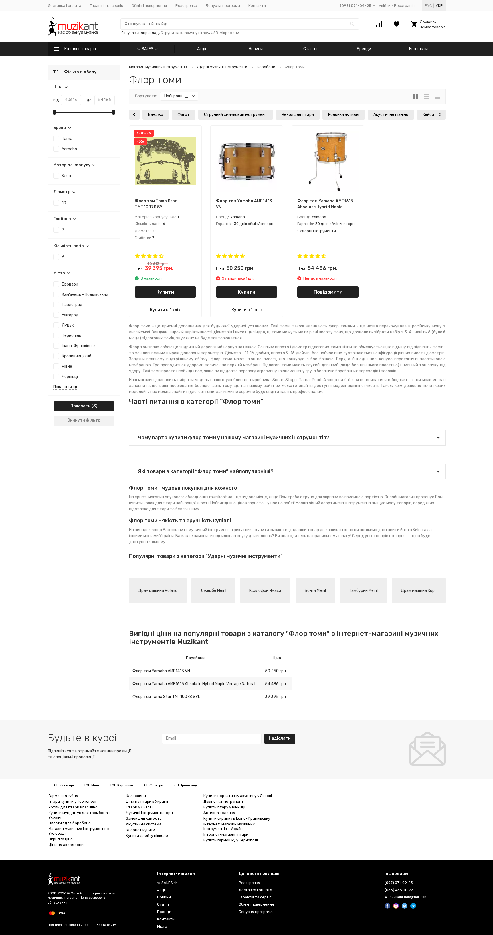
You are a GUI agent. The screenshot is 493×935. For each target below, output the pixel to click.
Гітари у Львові (139, 807)
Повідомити (328, 292)
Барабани (266, 67)
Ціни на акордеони (66, 845)
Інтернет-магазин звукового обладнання (168, 497)
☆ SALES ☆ (147, 48)
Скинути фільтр (83, 420)
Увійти (385, 5)
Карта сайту (106, 925)
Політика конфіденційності (69, 925)
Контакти (257, 5)
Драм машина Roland (157, 590)
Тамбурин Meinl (363, 590)
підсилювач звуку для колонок (242, 535)
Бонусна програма (223, 5)
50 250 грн (275, 671)
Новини (256, 48)
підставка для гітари (149, 509)
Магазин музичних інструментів (158, 67)
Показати (80, 406)
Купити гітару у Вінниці (224, 807)
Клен (66, 175)
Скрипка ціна (61, 839)
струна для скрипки (319, 497)
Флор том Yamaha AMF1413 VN (161, 671)
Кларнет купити (140, 830)
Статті (310, 48)
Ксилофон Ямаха (265, 590)
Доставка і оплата (64, 5)
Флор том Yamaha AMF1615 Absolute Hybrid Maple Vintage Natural (193, 683)
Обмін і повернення (149, 5)
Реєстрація (404, 5)
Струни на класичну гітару (185, 33)
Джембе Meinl (213, 590)
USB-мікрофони (225, 33)
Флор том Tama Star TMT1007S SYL (166, 696)
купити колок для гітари (152, 503)
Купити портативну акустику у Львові (237, 796)
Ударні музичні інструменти (221, 67)
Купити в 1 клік (165, 309)
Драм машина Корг (418, 590)
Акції (201, 48)
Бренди (364, 48)
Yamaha (69, 149)
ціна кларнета (250, 503)
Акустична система (143, 824)
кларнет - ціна (406, 535)
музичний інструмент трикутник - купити (229, 529)
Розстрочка (186, 5)
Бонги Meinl (315, 590)
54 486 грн (275, 683)
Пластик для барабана (70, 823)
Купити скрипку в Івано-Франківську (236, 818)
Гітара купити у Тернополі (72, 801)
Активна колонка (219, 813)
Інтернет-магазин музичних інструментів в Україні (229, 826)
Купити (165, 292)
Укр (439, 5)
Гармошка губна (63, 796)
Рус (428, 5)
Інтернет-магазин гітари (225, 834)
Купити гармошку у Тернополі (230, 840)
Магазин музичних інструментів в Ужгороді (79, 831)
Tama (67, 138)
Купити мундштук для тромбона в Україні (80, 815)
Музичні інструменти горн (149, 813)
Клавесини (136, 796)
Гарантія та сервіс (106, 5)
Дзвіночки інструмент (223, 801)
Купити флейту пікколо (147, 835)
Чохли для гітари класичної (73, 807)
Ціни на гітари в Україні (147, 801)
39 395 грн (275, 696)
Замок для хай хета (144, 818)
